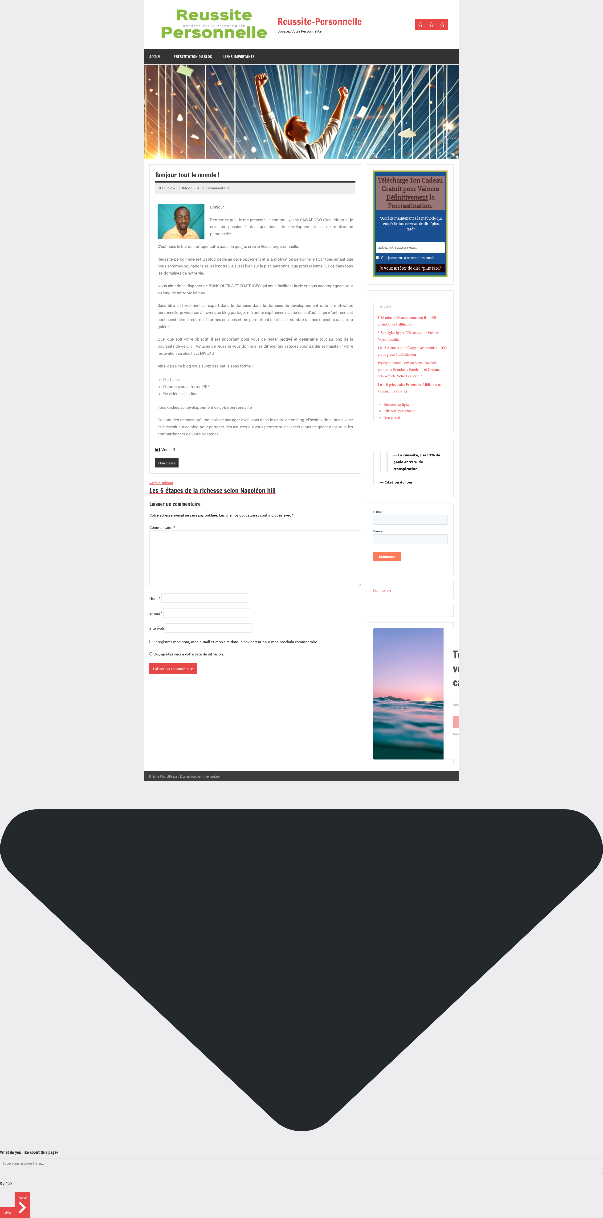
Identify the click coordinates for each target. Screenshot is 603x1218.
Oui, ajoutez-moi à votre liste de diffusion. (188, 653)
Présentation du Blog (193, 56)
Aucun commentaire (213, 188)
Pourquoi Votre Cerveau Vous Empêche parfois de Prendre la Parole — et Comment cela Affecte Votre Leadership (410, 369)
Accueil (155, 56)
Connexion (382, 590)
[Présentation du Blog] (431, 24)
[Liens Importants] (442, 24)
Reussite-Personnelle (319, 21)
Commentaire (162, 527)
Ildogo (187, 188)
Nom (154, 598)
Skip (7, 1212)
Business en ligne (396, 404)
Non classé (166, 463)
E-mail (156, 613)
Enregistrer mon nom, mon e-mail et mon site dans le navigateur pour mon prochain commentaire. (235, 641)
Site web (156, 628)
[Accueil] (420, 24)
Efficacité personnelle (399, 410)
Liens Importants (239, 56)
